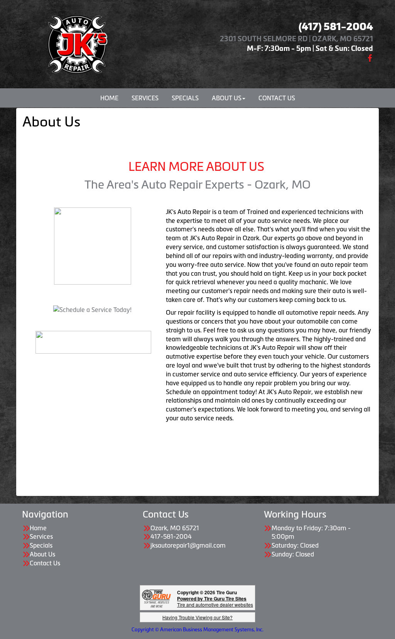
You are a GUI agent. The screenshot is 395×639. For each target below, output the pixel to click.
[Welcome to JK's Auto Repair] (77, 42)
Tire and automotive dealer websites (215, 601)
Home (109, 97)
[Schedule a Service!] (92, 309)
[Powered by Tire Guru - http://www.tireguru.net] (156, 598)
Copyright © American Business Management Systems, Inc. (197, 629)
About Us (226, 97)
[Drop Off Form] (93, 341)
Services (145, 97)
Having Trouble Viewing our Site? (197, 617)
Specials (185, 97)
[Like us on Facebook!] (370, 57)
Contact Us (276, 97)
